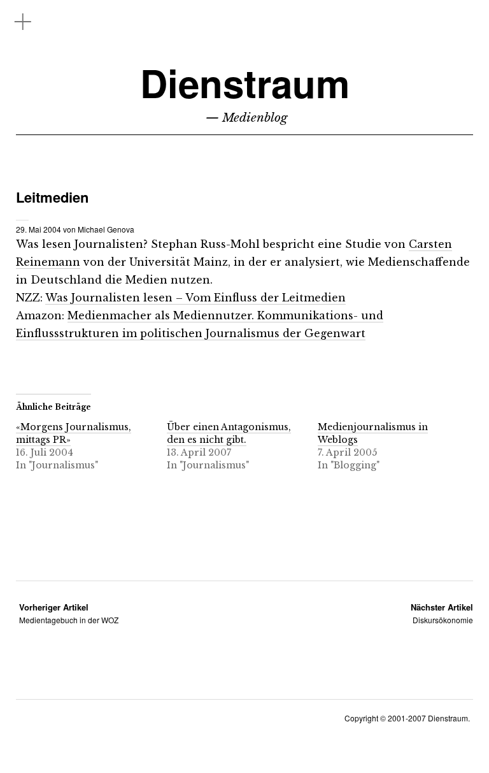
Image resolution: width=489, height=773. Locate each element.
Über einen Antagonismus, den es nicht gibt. (229, 433)
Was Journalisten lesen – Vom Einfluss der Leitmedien (195, 297)
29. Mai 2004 (38, 229)
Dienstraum (245, 83)
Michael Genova (106, 229)
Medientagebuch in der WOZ (68, 613)
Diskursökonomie (442, 613)
